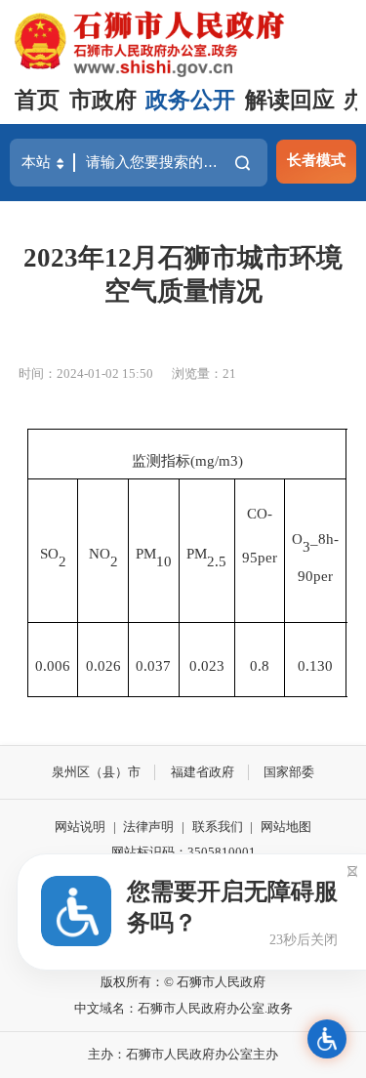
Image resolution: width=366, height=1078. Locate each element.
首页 (37, 100)
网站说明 (80, 826)
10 (164, 561)
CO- (259, 513)
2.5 (216, 561)
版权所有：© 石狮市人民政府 (183, 981)
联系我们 (217, 826)
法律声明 (148, 826)
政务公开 (190, 100)
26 (113, 665)
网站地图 (286, 826)
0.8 (259, 665)
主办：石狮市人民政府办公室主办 (183, 1054)
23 (216, 665)
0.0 (95, 665)
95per (259, 557)
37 (163, 665)
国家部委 (289, 772)
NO (99, 553)
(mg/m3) (216, 460)
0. (303, 665)
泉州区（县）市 (96, 772)
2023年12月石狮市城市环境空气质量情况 (183, 274)
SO (49, 553)
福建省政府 (202, 772)
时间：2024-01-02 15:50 (86, 373)
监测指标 (161, 460)
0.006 (52, 665)
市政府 (103, 100)
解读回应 (290, 100)
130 (321, 665)
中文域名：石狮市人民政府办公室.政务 (183, 1008)
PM (146, 553)
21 (229, 373)
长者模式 (316, 159)
